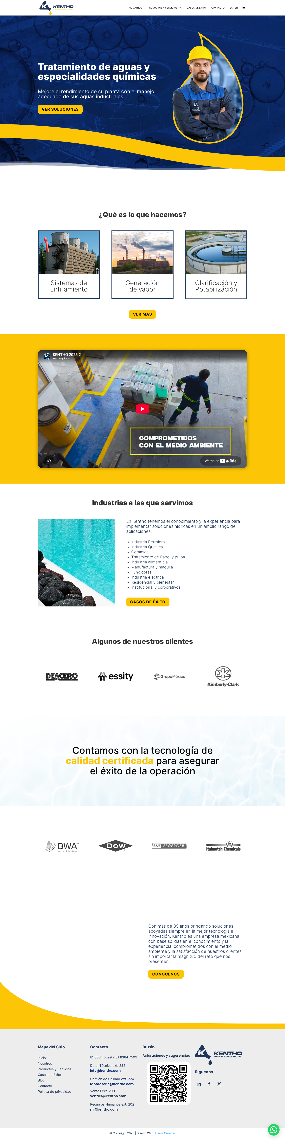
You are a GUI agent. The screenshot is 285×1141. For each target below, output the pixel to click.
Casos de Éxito (196, 7)
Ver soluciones (60, 109)
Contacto (218, 7)
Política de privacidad (54, 1092)
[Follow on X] (219, 1084)
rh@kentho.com (104, 1109)
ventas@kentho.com (108, 1096)
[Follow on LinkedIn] (199, 1084)
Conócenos (166, 974)
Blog (41, 1080)
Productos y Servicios (162, 7)
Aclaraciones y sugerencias (166, 1055)
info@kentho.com (105, 1070)
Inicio (42, 1058)
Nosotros (135, 7)
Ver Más (142, 314)
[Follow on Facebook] (209, 1084)
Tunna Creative (165, 1133)
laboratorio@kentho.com (112, 1084)
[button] (274, 1130)
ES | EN (234, 7)
